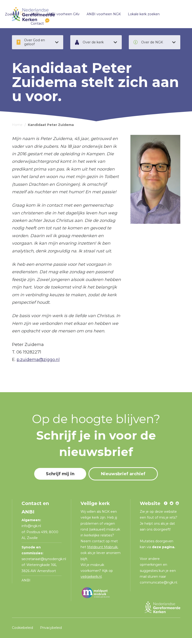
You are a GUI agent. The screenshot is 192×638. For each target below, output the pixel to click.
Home (17, 125)
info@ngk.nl (32, 526)
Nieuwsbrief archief (123, 473)
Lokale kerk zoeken (144, 14)
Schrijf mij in (60, 473)
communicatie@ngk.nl (158, 582)
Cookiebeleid (22, 628)
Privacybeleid (51, 628)
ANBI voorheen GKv (63, 14)
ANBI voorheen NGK (104, 14)
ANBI (26, 580)
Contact (37, 23)
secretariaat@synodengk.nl (44, 559)
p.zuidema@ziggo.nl (38, 359)
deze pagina (163, 547)
